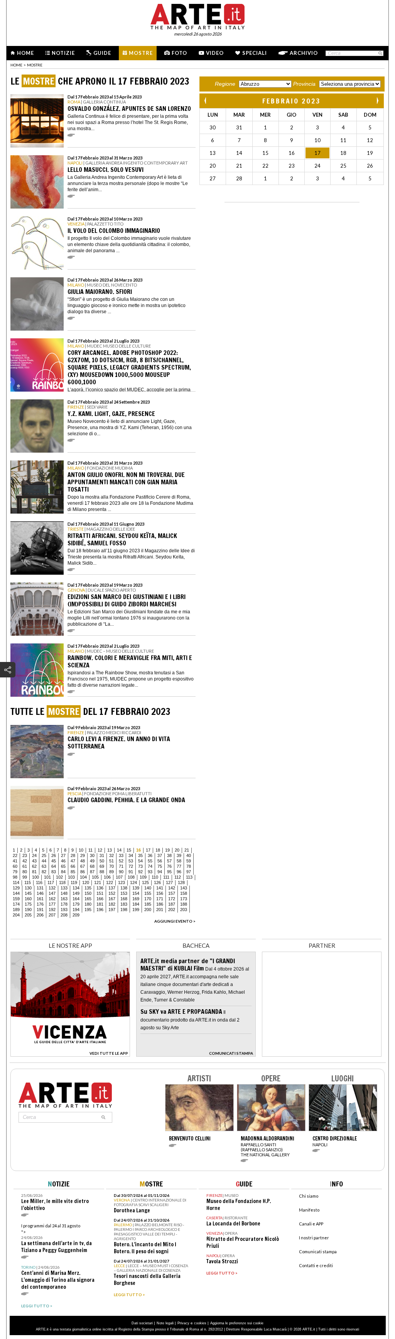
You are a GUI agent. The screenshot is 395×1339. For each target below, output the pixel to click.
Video (215, 53)
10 (81, 850)
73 (140, 866)
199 (135, 909)
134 (76, 888)
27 (63, 855)
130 (28, 888)
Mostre (141, 53)
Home (25, 53)
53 (130, 861)
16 (138, 850)
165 (87, 898)
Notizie (63, 53)
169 (135, 898)
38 (169, 855)
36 (150, 855)
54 (140, 861)
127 (169, 882)
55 (150, 861)
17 (148, 850)
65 (63, 866)
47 (73, 861)
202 (171, 909)
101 (47, 877)
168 (123, 898)
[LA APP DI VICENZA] (70, 1054)
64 (53, 866)
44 (44, 861)
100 (35, 877)
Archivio (304, 53)
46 (63, 861)
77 (179, 866)
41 (15, 861)
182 (111, 904)
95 (169, 871)
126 (157, 882)
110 (155, 877)
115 (27, 882)
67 (82, 866)
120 (85, 882)
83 (53, 871)
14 (119, 850)
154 (135, 893)
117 (50, 882)
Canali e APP (311, 1223)
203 (183, 909)
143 (183, 888)
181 (99, 904)
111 (166, 877)
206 (40, 915)
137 (111, 888)
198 (123, 909)
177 (52, 904)
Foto (179, 53)
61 (24, 866)
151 (99, 893)
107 (119, 877)
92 (140, 871)
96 (179, 871)
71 (121, 866)
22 (15, 855)
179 (76, 904)
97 (188, 871)
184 (135, 904)
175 (28, 904)
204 (16, 915)
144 (16, 893)
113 (189, 877)
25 (44, 855)
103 (71, 877)
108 (131, 877)
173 (183, 898)
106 (107, 877)
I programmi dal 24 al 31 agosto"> (56, 1238)
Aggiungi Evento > (175, 921)
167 (111, 898)
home (16, 65)
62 (34, 866)
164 (76, 898)
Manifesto (309, 1209)
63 (44, 866)
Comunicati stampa (318, 1251)
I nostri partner (314, 1237)
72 (130, 866)
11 (90, 850)
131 (40, 888)
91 (130, 871)
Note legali (165, 1323)
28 (73, 855)
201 (159, 909)
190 (28, 909)
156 (159, 893)
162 (52, 898)
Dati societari (142, 1323)
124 (133, 882)
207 (52, 915)
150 (87, 893)
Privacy (183, 1323)
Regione (225, 84)
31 (102, 855)
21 (186, 850)
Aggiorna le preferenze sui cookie (236, 1323)
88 (102, 871)
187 (171, 904)
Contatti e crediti (316, 1265)
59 (188, 861)
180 (87, 904)
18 (157, 850)
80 (24, 871)
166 (99, 898)
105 (95, 877)
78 (188, 866)
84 (63, 871)
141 (159, 888)
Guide (102, 53)
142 (171, 888)
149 (76, 893)
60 (15, 866)
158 (183, 893)
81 (34, 871)
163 (64, 898)
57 (169, 861)
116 (39, 882)
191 (40, 909)
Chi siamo (308, 1195)
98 (15, 877)
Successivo (377, 100)
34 (130, 855)
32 (111, 855)
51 (111, 861)
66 (73, 866)
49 (92, 861)
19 (167, 850)
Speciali (254, 53)
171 (159, 898)
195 (87, 909)
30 (92, 855)
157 (171, 893)
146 (40, 893)
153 (123, 893)
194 (76, 909)
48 (82, 861)
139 (135, 888)
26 (53, 855)
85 (73, 871)
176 (40, 904)
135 (87, 888)
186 (159, 904)
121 (97, 882)
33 (121, 855)
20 (177, 850)
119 (74, 882)
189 (16, 909)
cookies (200, 1323)
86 (82, 871)
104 (83, 877)
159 (16, 898)
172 (171, 898)
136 (99, 888)
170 (147, 898)
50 (102, 861)
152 (111, 893)
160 (28, 898)
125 (145, 882)
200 (147, 909)
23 (24, 855)
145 (28, 893)
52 (121, 861)
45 (53, 861)
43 (34, 861)
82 (44, 871)
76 (169, 866)
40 (188, 855)
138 (123, 888)
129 (16, 888)
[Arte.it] (197, 15)
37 (159, 855)
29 (82, 855)
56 (159, 861)
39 (179, 855)
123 (121, 882)
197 (111, 909)
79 (15, 871)
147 (52, 893)
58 (179, 861)
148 (64, 893)
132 (52, 888)
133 (64, 888)
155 (147, 893)
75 (159, 866)
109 (143, 877)
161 (40, 898)
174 (16, 904)
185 (147, 904)
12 (100, 850)
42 (24, 861)
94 (159, 871)
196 (99, 909)
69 (102, 866)
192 (52, 909)
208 (64, 915)
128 (181, 882)
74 (150, 866)
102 (59, 877)
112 (177, 877)
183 (123, 904)
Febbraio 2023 (291, 101)
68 (92, 866)
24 (34, 855)
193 (64, 909)
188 (183, 904)
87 (92, 871)
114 (16, 882)
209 (76, 915)
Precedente (206, 100)
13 (109, 850)
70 (111, 866)
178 (64, 904)
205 (28, 915)
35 (140, 855)
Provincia (304, 84)
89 (111, 871)
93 (150, 871)
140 (147, 888)
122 (109, 882)
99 (24, 877)
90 (121, 871)
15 (129, 850)
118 (62, 882)
